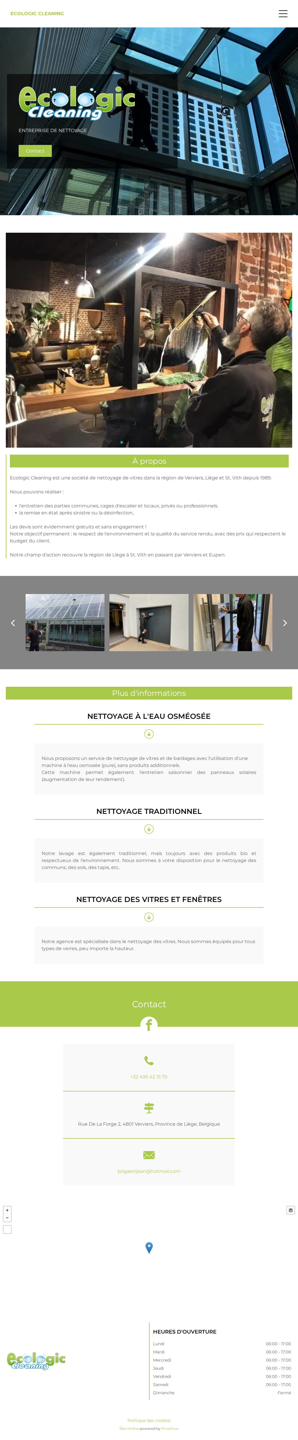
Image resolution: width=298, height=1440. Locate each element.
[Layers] (291, 1210)
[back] (12, 622)
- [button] (7, 1218)
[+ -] (149, 1254)
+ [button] (7, 1210)
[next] (285, 622)
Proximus (170, 1428)
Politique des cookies (149, 1420)
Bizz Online (129, 1428)
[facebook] (149, 1026)
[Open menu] (283, 13)
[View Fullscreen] (7, 1229)
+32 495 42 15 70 (149, 1077)
